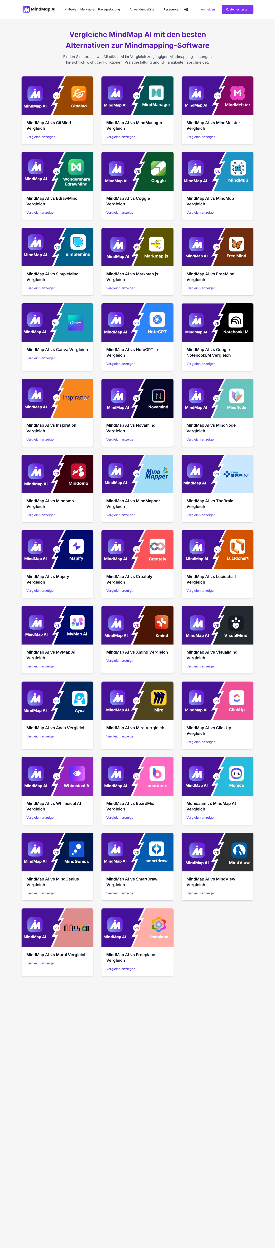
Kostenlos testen (237, 9)
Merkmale (87, 9)
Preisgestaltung (109, 9)
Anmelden (208, 9)
